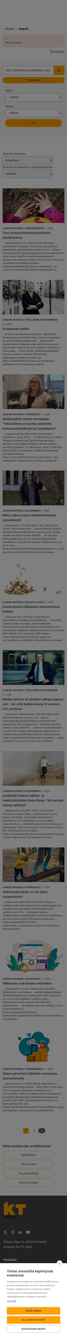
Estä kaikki (33, 1311)
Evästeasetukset (33, 1329)
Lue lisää (11, 1301)
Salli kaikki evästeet (33, 1320)
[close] (59, 1263)
